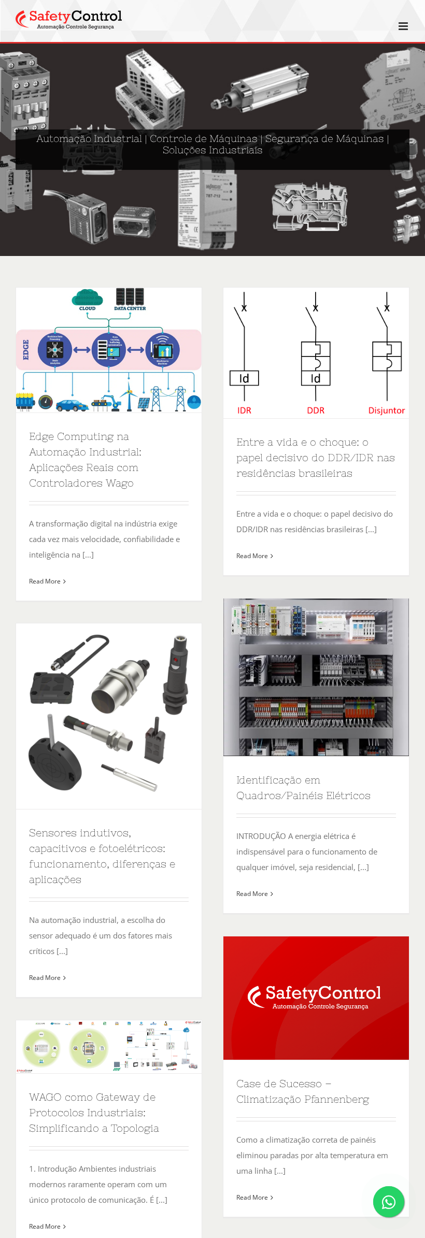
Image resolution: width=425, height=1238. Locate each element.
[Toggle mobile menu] (404, 26)
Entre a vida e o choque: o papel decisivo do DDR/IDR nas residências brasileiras (315, 457)
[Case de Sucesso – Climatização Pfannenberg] (316, 998)
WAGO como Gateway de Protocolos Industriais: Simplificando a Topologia (94, 1112)
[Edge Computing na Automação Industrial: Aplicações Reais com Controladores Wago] (109, 350)
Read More (45, 581)
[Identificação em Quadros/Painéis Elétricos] (316, 677)
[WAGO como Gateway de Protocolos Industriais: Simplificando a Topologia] (109, 1046)
